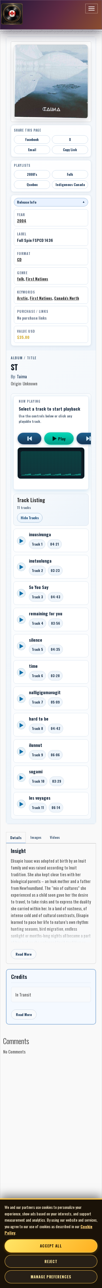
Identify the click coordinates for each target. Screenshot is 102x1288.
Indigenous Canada (70, 184)
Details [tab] (16, 837)
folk (20, 279)
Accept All (51, 1246)
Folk (70, 174)
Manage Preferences (51, 1276)
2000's (32, 174)
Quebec (32, 184)
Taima (22, 376)
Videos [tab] (55, 837)
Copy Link (70, 149)
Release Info (51, 202)
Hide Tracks (30, 517)
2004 (21, 220)
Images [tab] (35, 837)
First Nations (37, 279)
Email (32, 149)
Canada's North (66, 298)
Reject (51, 1261)
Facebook (32, 139)
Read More (23, 954)
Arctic (22, 298)
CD (19, 259)
